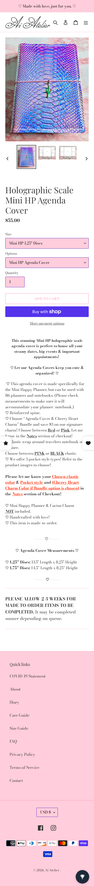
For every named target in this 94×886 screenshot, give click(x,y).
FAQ (13, 741)
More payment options (47, 323)
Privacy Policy (22, 754)
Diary (14, 702)
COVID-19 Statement (28, 676)
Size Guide (19, 728)
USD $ (45, 812)
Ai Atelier (52, 870)
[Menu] (86, 22)
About (15, 689)
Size (8, 234)
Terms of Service (24, 767)
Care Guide (19, 715)
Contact (16, 780)
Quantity (12, 272)
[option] (26, 157)
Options (11, 253)
